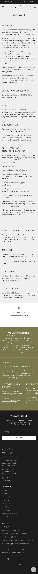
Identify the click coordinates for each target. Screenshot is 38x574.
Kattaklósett (19, 352)
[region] (19, 313)
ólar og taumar (7, 403)
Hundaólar (30, 336)
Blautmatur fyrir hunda (13, 345)
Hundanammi (27, 343)
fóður (4, 398)
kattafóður (30, 398)
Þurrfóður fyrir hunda (11, 343)
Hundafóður (7, 336)
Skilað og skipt (7, 510)
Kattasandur (18, 336)
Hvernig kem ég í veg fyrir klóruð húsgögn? (17, 540)
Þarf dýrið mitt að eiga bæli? (12, 527)
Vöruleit (4, 490)
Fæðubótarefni (9, 348)
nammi (9, 398)
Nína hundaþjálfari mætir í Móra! (14, 534)
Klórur (30, 350)
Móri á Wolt (6, 517)
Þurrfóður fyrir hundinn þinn (11, 530)
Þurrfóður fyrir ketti (24, 348)
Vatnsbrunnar (20, 350)
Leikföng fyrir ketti (17, 340)
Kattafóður (8, 338)
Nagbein (27, 345)
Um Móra (5, 507)
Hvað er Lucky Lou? (9, 537)
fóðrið (31, 388)
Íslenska (18, 565)
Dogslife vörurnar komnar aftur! (13, 549)
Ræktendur (6, 504)
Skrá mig (19, 438)
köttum (28, 402)
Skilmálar (5, 494)
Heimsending (7, 497)
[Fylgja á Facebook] (3, 559)
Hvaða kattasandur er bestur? (13, 553)
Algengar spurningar (9, 514)
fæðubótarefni (7, 401)
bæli (15, 401)
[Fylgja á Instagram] (8, 559)
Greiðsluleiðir (6, 500)
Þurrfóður (29, 340)
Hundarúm (19, 338)
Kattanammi (7, 350)
